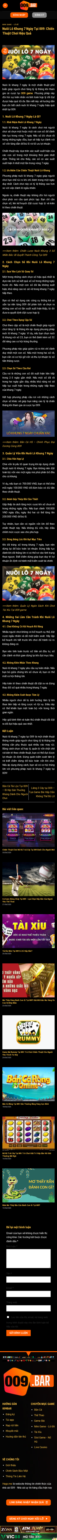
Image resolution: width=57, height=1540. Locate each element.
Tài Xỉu (37, 1432)
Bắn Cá (38, 1409)
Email (10, 1288)
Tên (9, 1273)
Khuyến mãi (12, 1430)
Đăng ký (10, 1414)
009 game (27, 93)
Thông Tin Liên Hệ (15, 1476)
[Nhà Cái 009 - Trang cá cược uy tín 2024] (28, 5)
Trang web (11, 1302)
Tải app (10, 1419)
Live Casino (40, 1447)
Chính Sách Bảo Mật (17, 1470)
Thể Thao (39, 1415)
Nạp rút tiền (12, 1425)
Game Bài (39, 1420)
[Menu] (5, 5)
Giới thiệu (11, 1465)
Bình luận (11, 1246)
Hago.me (7, 1483)
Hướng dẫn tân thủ (16, 1436)
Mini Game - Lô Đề (10, 25)
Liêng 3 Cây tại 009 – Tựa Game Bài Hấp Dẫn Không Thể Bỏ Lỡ (42, 792)
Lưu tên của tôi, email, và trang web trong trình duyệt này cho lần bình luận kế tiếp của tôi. (27, 1322)
